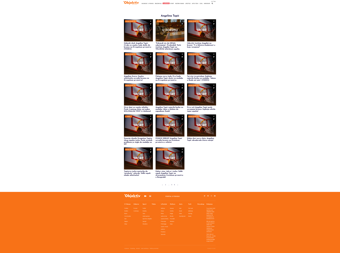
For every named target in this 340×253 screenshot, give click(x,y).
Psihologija (163, 224)
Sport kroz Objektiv (147, 218)
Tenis (128, 116)
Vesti (180, 208)
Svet (125, 218)
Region (126, 221)
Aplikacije (190, 211)
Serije (171, 224)
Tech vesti (190, 208)
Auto (180, 204)
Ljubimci (163, 229)
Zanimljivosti (182, 216)
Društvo (126, 211)
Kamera (172, 208)
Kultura (172, 204)
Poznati (135, 208)
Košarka (145, 211)
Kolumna (209, 204)
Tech (189, 204)
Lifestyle (188, 3)
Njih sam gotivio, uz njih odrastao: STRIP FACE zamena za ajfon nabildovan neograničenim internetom (210, 226)
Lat (212, 1)
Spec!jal (144, 221)
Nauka (189, 216)
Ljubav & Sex (164, 216)
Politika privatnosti (154, 248)
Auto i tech (195, 3)
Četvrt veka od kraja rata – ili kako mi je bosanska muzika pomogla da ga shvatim (211, 237)
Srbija (125, 224)
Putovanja (163, 221)
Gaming (190, 213)
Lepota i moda (164, 226)
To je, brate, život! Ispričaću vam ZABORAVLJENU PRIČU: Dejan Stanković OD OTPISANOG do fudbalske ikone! (210, 213)
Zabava (136, 204)
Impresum (126, 248)
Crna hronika (127, 216)
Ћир (214, 1)
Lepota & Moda (164, 218)
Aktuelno (172, 221)
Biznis (125, 213)
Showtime (145, 224)
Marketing (132, 248)
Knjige (171, 213)
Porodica (163, 232)
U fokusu (151, 3)
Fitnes (162, 213)
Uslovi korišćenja (145, 248)
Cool (201, 3)
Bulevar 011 (158, 3)
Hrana (162, 211)
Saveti (180, 211)
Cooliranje (136, 211)
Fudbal (144, 208)
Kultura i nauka (179, 3)
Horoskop (207, 3)
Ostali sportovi (130, 21)
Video (154, 204)
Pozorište (172, 218)
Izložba (172, 211)
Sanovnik (163, 234)
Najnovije (144, 3)
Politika (160, 21)
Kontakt (138, 248)
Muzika (171, 216)
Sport (172, 3)
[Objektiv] (131, 3)
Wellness (163, 208)
